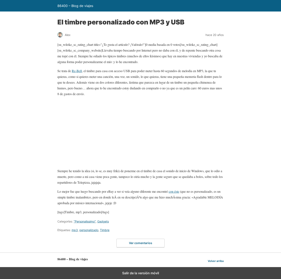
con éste (174, 191)
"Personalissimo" (85, 221)
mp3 (75, 230)
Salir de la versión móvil (140, 273)
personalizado (88, 230)
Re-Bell (77, 71)
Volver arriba (216, 261)
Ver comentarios (140, 243)
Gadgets (103, 221)
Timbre (104, 230)
